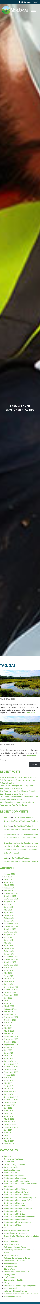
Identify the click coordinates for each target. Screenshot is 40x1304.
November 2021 (11, 1017)
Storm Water (9, 1269)
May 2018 (8, 1113)
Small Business (10, 1263)
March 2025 (9, 915)
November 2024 (11, 926)
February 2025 (10, 918)
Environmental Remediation (16, 1219)
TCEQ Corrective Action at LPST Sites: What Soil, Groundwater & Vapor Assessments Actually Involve (18, 780)
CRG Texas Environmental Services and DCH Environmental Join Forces (19, 798)
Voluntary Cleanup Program (16, 1291)
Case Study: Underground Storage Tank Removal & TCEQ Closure (17, 787)
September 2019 (11, 1072)
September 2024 (11, 932)
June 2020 (8, 1053)
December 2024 (11, 923)
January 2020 (10, 1061)
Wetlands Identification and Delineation (21, 1293)
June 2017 (8, 1132)
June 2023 (8, 970)
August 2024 (9, 934)
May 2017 (8, 1135)
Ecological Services (12, 1170)
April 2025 (8, 912)
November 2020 (11, 1039)
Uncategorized (10, 1288)
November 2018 (11, 1099)
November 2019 (11, 1066)
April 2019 (8, 1086)
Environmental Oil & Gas (14, 1214)
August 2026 (9, 874)
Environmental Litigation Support (18, 1208)
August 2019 (9, 1075)
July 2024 (8, 937)
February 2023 (10, 981)
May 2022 (8, 1000)
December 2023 (11, 956)
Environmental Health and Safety (18, 1200)
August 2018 (9, 1105)
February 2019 (10, 1091)
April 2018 (8, 1116)
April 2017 (8, 1138)
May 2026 (8, 879)
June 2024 (8, 940)
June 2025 (8, 907)
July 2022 (8, 998)
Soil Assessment (11, 1266)
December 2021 (11, 1014)
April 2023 (8, 976)
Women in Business (12, 1296)
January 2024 (10, 954)
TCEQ (6, 1282)
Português (27, 2)
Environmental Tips (12, 1225)
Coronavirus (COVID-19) (14, 1164)
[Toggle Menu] (33, 10)
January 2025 (9, 921)
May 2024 (8, 943)
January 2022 (9, 1011)
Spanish (35, 2)
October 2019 (10, 1069)
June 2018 (8, 1110)
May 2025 (8, 910)
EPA (6, 1227)
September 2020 (11, 1044)
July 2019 (8, 1077)
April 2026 (8, 882)
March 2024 (9, 948)
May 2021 (8, 1028)
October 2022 (10, 992)
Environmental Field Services (16, 1194)
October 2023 (10, 962)
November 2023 (11, 959)
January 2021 (9, 1033)
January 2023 (9, 984)
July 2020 (8, 1050)
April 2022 (8, 1003)
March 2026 (9, 885)
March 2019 (9, 1088)
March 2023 (9, 978)
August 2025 (9, 901)
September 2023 (11, 965)
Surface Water (10, 1277)
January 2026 (10, 890)
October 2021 (10, 1020)
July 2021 (8, 1022)
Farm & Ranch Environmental (16, 1230)
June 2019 (8, 1080)
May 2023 (8, 973)
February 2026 (10, 888)
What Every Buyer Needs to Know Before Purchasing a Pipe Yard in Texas (17, 803)
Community (9, 1161)
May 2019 (8, 1083)
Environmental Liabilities (14, 1205)
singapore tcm (10, 834)
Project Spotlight (11, 1255)
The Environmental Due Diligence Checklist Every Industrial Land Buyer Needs (18, 792)
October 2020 (10, 1042)
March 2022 (9, 1006)
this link (7, 817)
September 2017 (11, 1127)
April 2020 (8, 1058)
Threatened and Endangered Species (20, 1285)
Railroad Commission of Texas (17, 1258)
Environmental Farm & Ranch (16, 1192)
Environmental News (13, 1211)
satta (6, 858)
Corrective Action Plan (13, 1167)
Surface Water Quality (13, 1280)
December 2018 (11, 1097)
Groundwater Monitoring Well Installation (21, 1236)
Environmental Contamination (17, 1181)
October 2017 (10, 1124)
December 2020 (11, 1036)
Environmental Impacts (14, 1203)
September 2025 (11, 899)
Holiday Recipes (11, 1241)
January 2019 (9, 1094)
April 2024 (8, 945)
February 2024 (10, 951)
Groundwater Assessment (15, 1233)
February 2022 (10, 1009)
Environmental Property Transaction (19, 1216)
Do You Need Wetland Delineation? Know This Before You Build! (20, 849)
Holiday (7, 1238)
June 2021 (8, 1025)
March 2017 (9, 1141)
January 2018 (9, 1121)
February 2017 (10, 1143)
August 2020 (9, 1047)
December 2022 (11, 987)
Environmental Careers (14, 1175)
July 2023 (8, 967)
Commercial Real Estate (14, 1159)
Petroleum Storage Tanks (15, 1247)
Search (3, 760)
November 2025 (11, 893)
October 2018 (10, 1102)
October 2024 (10, 929)
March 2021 (9, 1031)
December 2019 (11, 1064)
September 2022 (11, 995)
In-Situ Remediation (12, 1244)
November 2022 (11, 989)
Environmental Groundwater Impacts (20, 1197)
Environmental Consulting (15, 1178)
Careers (7, 1156)
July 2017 (8, 1130)
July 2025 (8, 904)
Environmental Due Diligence (16, 1189)
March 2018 (9, 1119)
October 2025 (10, 896)
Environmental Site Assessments (18, 1222)
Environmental (10, 1172)
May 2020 (8, 1055)
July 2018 (8, 1108)
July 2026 (8, 877)
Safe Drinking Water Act (14, 1260)
